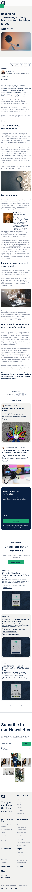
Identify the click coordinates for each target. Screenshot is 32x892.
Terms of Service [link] (20, 855)
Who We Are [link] (22, 795)
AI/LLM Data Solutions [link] (21, 845)
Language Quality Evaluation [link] (23, 835)
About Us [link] (19, 799)
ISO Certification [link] (20, 804)
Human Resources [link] (5, 837)
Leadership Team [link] (20, 813)
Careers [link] (20, 867)
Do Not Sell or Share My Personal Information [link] (22, 861)
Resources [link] (5, 867)
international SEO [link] (15, 320)
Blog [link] (3, 871)
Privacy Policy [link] (20, 852)
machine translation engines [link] (9, 138)
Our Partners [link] (20, 810)
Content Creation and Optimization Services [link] (21, 828)
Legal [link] (19, 849)
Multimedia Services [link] (21, 832)
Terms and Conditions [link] (21, 857)
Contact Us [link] (6, 849)
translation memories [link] (15, 246)
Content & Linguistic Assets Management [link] (23, 838)
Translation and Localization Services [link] (23, 823)
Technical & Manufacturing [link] (6, 829)
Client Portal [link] (3, 862)
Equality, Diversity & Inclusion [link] (23, 801)
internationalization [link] (19, 354)
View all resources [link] (16, 562)
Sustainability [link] (20, 807)
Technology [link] (3, 835)
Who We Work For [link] (7, 820)
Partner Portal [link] (4, 859)
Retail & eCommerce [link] (5, 840)
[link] (2, 6)
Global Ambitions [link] (5, 876)
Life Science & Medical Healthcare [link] (6, 825)
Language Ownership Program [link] (23, 842)
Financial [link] (3, 832)
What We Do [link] (22, 819)
